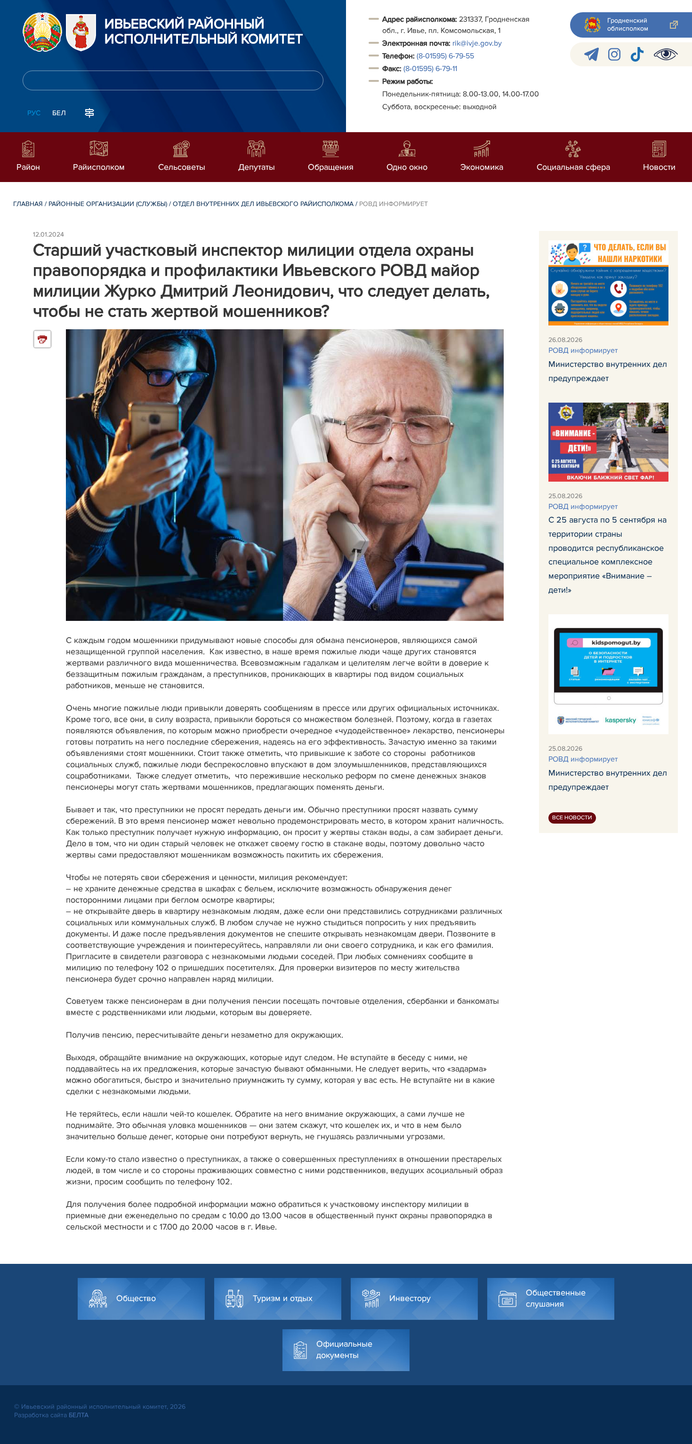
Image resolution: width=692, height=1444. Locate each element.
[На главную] (42, 32)
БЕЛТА (79, 1415)
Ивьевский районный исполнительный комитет (204, 32)
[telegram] (591, 54)
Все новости (572, 817)
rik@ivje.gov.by (477, 43)
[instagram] (614, 54)
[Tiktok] (637, 54)
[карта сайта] (89, 112)
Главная (28, 204)
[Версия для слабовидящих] (666, 54)
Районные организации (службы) (107, 204)
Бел (59, 113)
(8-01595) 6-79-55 (445, 56)
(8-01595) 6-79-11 (430, 68)
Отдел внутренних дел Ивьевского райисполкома (263, 204)
